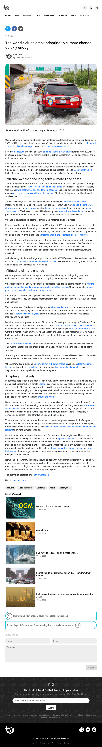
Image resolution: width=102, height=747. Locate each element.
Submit (91, 667)
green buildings (32, 367)
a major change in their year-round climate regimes (63, 234)
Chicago (43, 383)
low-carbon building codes (67, 367)
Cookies (66, 743)
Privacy (42, 743)
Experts (8, 15)
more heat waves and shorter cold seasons (36, 189)
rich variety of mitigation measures (51, 363)
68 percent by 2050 (83, 169)
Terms (59, 743)
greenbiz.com (20, 480)
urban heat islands (59, 307)
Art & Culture (84, 15)
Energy (73, 15)
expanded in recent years (27, 313)
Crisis (38, 15)
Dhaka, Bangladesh (59, 448)
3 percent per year (66, 438)
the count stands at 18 (58, 146)
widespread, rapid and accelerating (45, 186)
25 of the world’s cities (21, 343)
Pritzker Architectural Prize (82, 328)
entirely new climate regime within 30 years (37, 261)
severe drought (80, 204)
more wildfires (59, 208)
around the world (46, 396)
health (52, 487)
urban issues (18, 151)
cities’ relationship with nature (57, 151)
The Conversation (40, 474)
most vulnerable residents (71, 211)
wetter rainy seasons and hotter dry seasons (33, 193)
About (35, 743)
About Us (51, 743)
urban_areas (65, 487)
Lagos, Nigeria (75, 448)
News (17, 15)
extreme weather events (75, 201)
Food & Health (49, 15)
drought (10, 487)
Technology (62, 15)
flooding (48, 208)
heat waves (31, 208)
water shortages (25, 487)
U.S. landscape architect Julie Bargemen (73, 325)
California (41, 487)
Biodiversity (27, 15)
